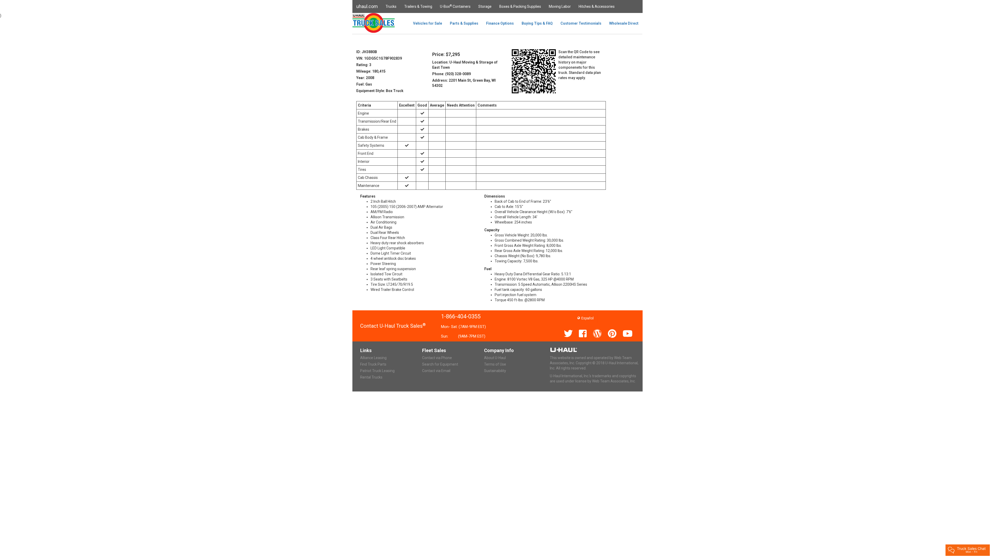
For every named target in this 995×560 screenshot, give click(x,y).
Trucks (391, 6)
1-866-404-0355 (461, 316)
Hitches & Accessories (597, 6)
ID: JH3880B (366, 52)
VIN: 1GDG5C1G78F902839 (379, 58)
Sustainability (495, 371)
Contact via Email (436, 371)
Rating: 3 (363, 65)
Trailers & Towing (418, 6)
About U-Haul (495, 358)
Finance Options (500, 23)
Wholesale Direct (623, 23)
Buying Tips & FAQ (537, 23)
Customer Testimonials (580, 23)
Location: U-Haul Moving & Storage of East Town (464, 64)
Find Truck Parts (373, 364)
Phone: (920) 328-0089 (451, 74)
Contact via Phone (437, 358)
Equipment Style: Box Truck (379, 91)
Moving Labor (560, 6)
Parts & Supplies (464, 23)
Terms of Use (495, 364)
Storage (485, 6)
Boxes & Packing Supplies (520, 6)
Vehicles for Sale (427, 23)
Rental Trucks (371, 377)
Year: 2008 (365, 78)
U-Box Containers (455, 6)
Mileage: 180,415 (371, 71)
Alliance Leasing (373, 358)
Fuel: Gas (364, 84)
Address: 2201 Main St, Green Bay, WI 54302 (464, 83)
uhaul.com (367, 6)
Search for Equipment (440, 364)
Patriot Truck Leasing (377, 371)
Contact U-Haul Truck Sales (393, 326)
